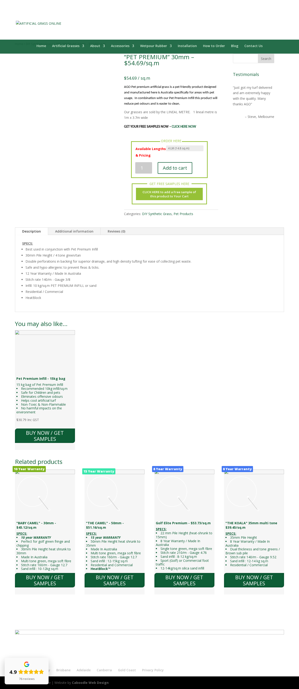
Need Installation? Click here (247, 2)
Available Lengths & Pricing (150, 152)
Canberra (104, 670)
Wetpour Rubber (153, 46)
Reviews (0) (116, 231)
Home (41, 46)
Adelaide (84, 670)
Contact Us (253, 46)
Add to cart (175, 168)
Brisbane (63, 670)
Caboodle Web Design (90, 682)
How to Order (214, 46)
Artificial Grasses (65, 46)
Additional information (74, 231)
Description (31, 231)
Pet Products (183, 214)
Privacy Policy (153, 670)
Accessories (120, 46)
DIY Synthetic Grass (157, 214)
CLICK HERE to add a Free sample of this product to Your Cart (169, 194)
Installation (187, 46)
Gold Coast (127, 670)
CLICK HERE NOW (184, 127)
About (95, 46)
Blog (234, 46)
